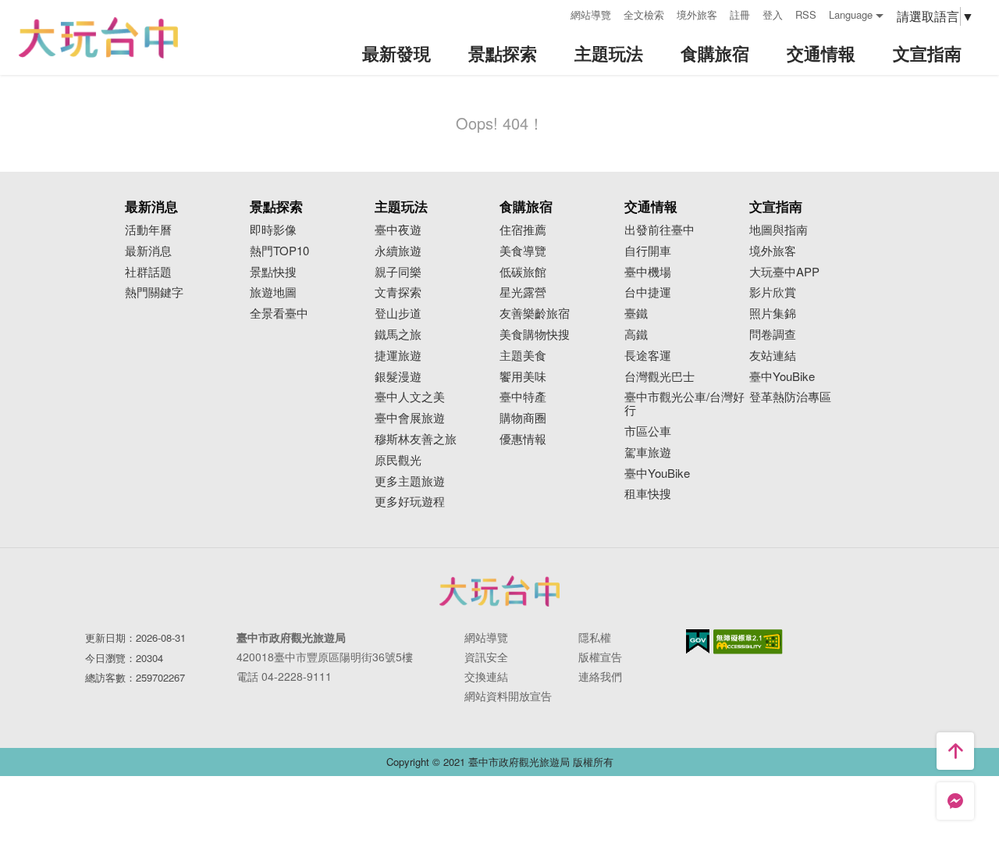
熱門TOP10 (279, 251)
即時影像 (273, 230)
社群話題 (148, 272)
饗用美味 (523, 376)
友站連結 (772, 355)
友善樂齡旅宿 (535, 313)
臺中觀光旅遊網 (98, 38)
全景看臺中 (279, 313)
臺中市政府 (499, 591)
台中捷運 (647, 292)
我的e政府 (697, 641)
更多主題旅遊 (410, 481)
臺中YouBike (657, 473)
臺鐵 (636, 313)
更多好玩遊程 (410, 501)
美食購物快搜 (535, 334)
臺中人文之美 (410, 397)
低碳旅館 (523, 272)
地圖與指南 (778, 230)
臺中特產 (523, 397)
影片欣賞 (772, 292)
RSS (805, 14)
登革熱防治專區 (790, 397)
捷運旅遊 (398, 355)
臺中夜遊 (398, 230)
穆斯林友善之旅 (416, 439)
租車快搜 (647, 493)
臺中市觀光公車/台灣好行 (684, 403)
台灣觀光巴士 (659, 376)
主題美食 (523, 355)
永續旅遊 (398, 251)
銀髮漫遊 (398, 376)
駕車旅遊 (647, 452)
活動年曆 (148, 230)
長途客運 (647, 355)
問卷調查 (772, 334)
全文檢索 (644, 14)
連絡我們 (600, 676)
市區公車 (647, 431)
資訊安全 (486, 656)
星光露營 (523, 292)
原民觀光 (398, 460)
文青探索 (398, 292)
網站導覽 (591, 14)
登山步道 (398, 313)
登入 (773, 14)
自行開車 (647, 251)
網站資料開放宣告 (508, 695)
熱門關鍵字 (154, 292)
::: (553, 12)
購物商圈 (523, 418)
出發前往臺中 (659, 230)
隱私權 (594, 637)
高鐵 (636, 334)
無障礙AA (748, 641)
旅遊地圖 (273, 292)
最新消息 (148, 251)
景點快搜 (273, 272)
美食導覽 (523, 251)
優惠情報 (523, 439)
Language (851, 14)
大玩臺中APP (784, 272)
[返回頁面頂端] (955, 751)
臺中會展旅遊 (410, 418)
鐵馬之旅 (398, 334)
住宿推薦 (523, 230)
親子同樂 (398, 272)
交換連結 (486, 676)
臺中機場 (647, 272)
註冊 (740, 14)
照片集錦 (772, 313)
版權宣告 (600, 656)
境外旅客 (697, 14)
